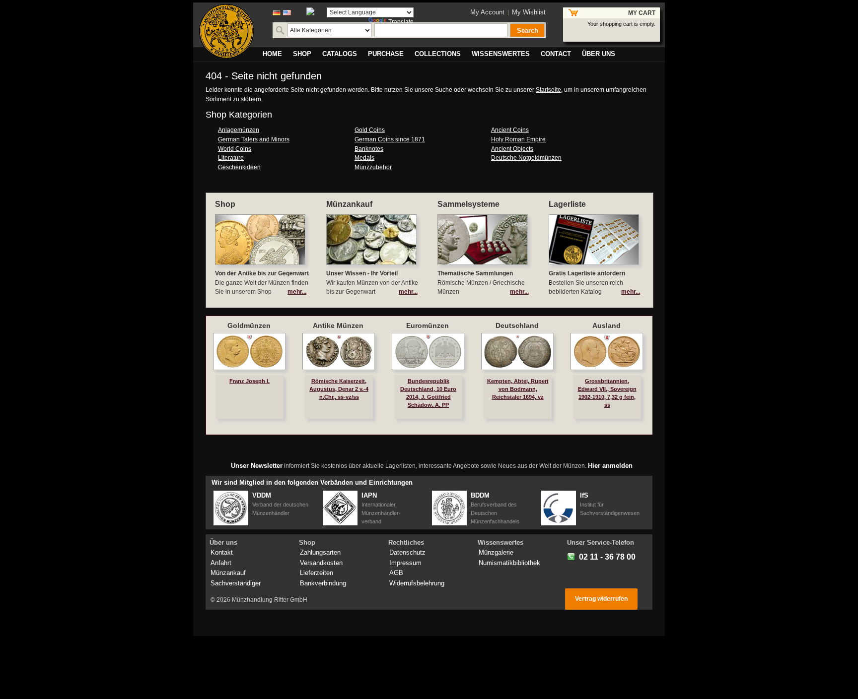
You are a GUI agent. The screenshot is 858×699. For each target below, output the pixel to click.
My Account (487, 12)
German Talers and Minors (253, 139)
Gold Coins (370, 130)
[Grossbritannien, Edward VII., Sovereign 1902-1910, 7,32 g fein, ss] (607, 351)
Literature (231, 157)
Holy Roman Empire (518, 139)
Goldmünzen (249, 325)
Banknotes (369, 148)
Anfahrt (221, 563)
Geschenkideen (239, 167)
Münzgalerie (496, 552)
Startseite (548, 89)
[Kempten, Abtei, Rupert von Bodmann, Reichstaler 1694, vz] (517, 351)
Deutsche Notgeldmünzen (526, 157)
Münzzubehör (373, 167)
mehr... (296, 291)
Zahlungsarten (320, 552)
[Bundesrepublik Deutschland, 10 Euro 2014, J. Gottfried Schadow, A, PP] (428, 351)
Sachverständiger (236, 583)
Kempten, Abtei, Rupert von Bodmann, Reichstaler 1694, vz (518, 389)
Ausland (606, 325)
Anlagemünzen (238, 130)
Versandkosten (321, 563)
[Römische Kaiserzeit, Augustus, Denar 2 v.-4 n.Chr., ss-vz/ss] (338, 351)
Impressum (405, 563)
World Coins (234, 148)
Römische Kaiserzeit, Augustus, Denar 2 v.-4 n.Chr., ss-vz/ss (338, 389)
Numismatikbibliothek (509, 563)
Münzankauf (228, 572)
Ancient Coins (510, 130)
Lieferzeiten (316, 572)
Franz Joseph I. (249, 381)
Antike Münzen (338, 325)
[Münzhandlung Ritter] (226, 31)
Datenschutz (407, 552)
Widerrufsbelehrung (416, 583)
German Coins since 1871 (390, 139)
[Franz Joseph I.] (249, 351)
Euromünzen (427, 325)
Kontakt (222, 552)
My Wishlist (529, 12)
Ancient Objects (512, 148)
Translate (401, 21)
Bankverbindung (323, 583)
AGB (396, 572)
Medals (364, 157)
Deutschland (517, 325)
